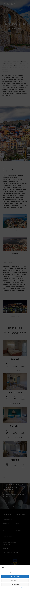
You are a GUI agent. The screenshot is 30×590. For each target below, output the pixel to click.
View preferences (15, 584)
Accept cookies (15, 576)
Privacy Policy (20, 588)
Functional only (15, 580)
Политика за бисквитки (11, 588)
